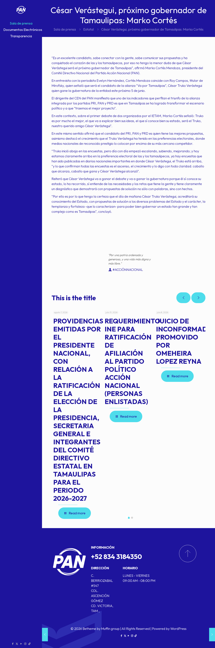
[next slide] (198, 297)
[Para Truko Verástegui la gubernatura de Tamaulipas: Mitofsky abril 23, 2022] (45, 634)
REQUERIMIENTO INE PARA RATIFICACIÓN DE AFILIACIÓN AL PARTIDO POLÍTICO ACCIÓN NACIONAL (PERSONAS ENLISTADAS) (132, 361)
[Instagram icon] (25, 643)
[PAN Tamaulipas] (21, 10)
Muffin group (110, 629)
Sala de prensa (65, 29)
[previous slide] (183, 297)
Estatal (88, 29)
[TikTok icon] (29, 643)
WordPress (178, 629)
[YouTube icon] (21, 643)
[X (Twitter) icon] (17, 643)
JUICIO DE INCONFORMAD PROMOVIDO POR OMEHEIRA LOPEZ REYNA (181, 341)
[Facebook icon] (12, 643)
